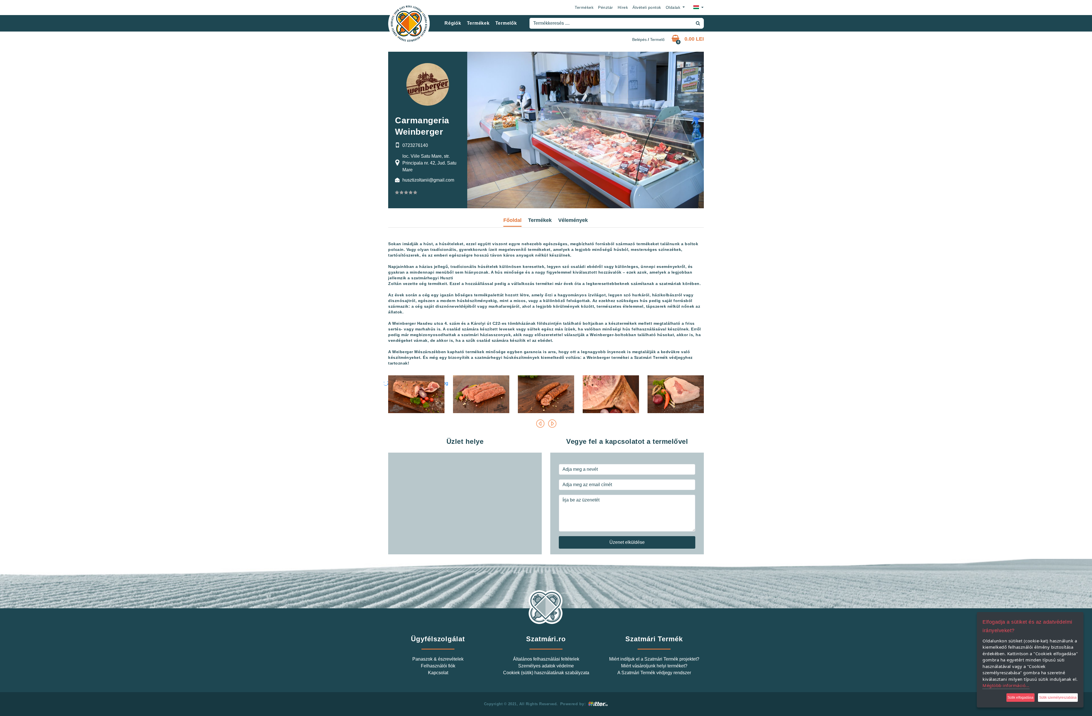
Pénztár (605, 7)
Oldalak (674, 7)
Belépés (639, 39)
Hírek (623, 7)
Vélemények (573, 220)
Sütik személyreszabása (1058, 698)
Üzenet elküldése (627, 542)
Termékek (584, 7)
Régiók (452, 23)
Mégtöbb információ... (1006, 685)
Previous (540, 423)
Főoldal (512, 220)
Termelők (506, 23)
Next (552, 423)
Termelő (657, 39)
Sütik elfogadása (1020, 698)
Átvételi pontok (646, 7)
